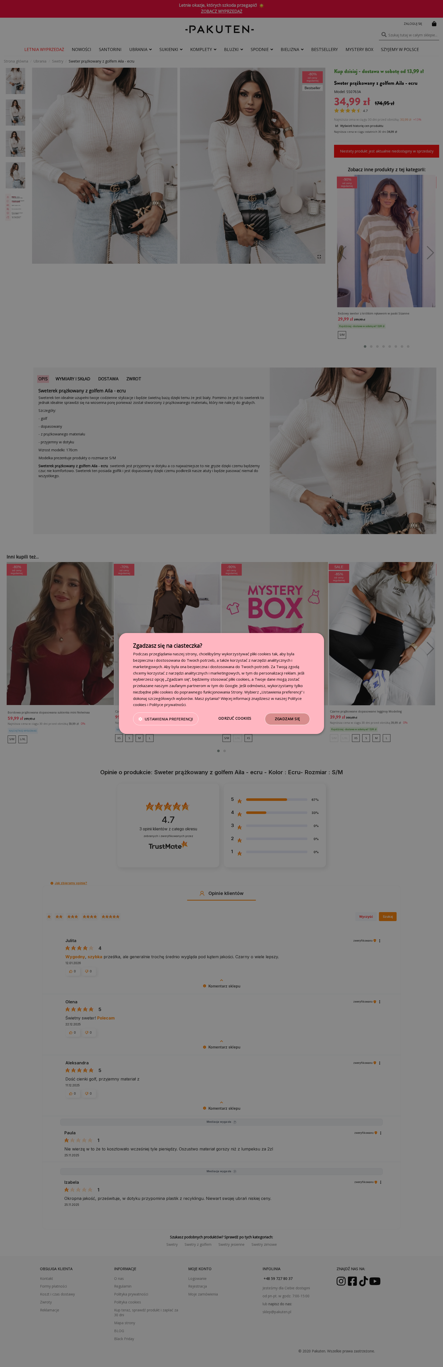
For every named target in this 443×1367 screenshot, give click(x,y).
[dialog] (221, 683)
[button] (165, 719)
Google (231, 685)
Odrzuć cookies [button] (234, 718)
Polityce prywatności (167, 704)
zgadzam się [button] (287, 718)
